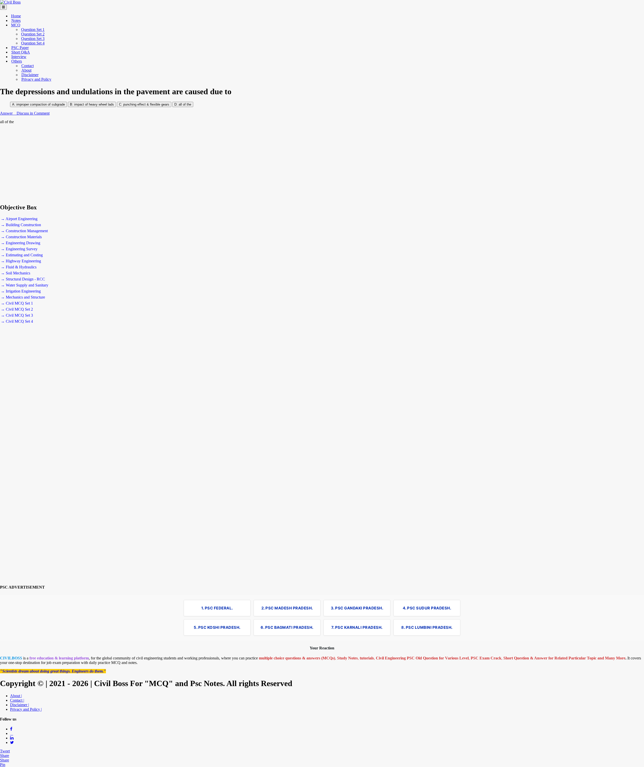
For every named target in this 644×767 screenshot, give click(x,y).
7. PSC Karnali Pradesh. (357, 627)
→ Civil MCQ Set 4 (17, 321)
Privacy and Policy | (26, 709)
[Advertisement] (151, 164)
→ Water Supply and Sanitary (24, 285)
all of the (185, 104)
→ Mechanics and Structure (23, 297)
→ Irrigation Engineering (21, 291)
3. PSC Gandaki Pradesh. (357, 608)
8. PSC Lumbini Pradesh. (427, 627)
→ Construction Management (24, 231)
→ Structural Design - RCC (23, 279)
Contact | (17, 700)
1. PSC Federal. (217, 608)
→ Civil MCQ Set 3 (17, 315)
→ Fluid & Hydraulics (18, 267)
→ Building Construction (21, 225)
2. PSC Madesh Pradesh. (287, 608)
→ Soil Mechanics (15, 273)
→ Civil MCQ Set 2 (17, 309)
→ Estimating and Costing (22, 255)
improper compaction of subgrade (40, 104)
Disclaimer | (19, 705)
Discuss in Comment (33, 113)
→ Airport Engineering (19, 219)
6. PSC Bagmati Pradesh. (287, 627)
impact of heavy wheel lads (94, 104)
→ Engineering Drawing (20, 243)
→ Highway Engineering (21, 261)
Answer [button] (7, 113)
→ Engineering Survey (19, 249)
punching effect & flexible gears (145, 104)
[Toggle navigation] (3, 7)
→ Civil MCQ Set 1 (17, 303)
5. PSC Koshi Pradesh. (217, 627)
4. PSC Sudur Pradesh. (427, 608)
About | (16, 696)
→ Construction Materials (21, 237)
